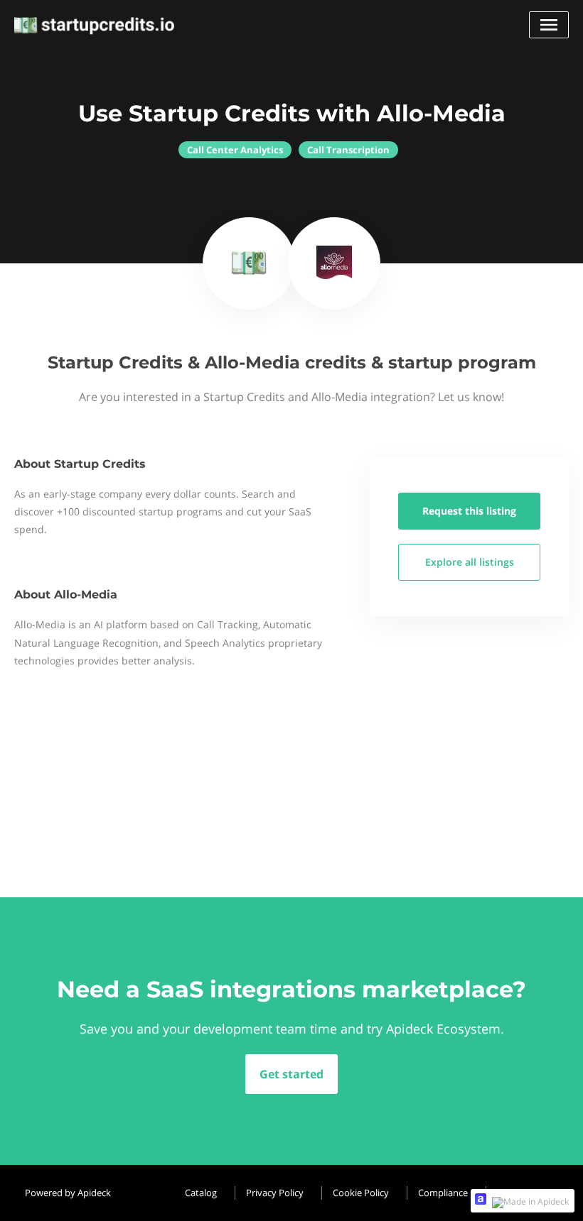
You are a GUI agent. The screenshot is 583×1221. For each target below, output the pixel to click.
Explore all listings (469, 562)
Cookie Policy (361, 1192)
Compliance (443, 1192)
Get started (291, 1074)
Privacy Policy (275, 1192)
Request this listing (469, 511)
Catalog (201, 1192)
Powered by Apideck (68, 1192)
